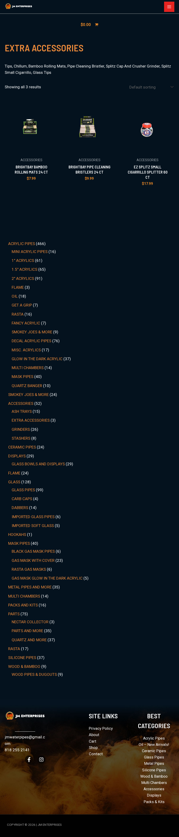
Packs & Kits (154, 802)
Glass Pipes (154, 757)
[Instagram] (41, 759)
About (94, 734)
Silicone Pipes (154, 770)
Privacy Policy (101, 728)
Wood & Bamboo (154, 776)
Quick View (31, 150)
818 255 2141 (17, 750)
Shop (93, 747)
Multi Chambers (154, 782)
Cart (92, 741)
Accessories (154, 789)
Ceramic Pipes (154, 751)
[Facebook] (29, 759)
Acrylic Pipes (154, 738)
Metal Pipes (154, 763)
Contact (96, 754)
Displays (154, 795)
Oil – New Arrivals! (154, 744)
